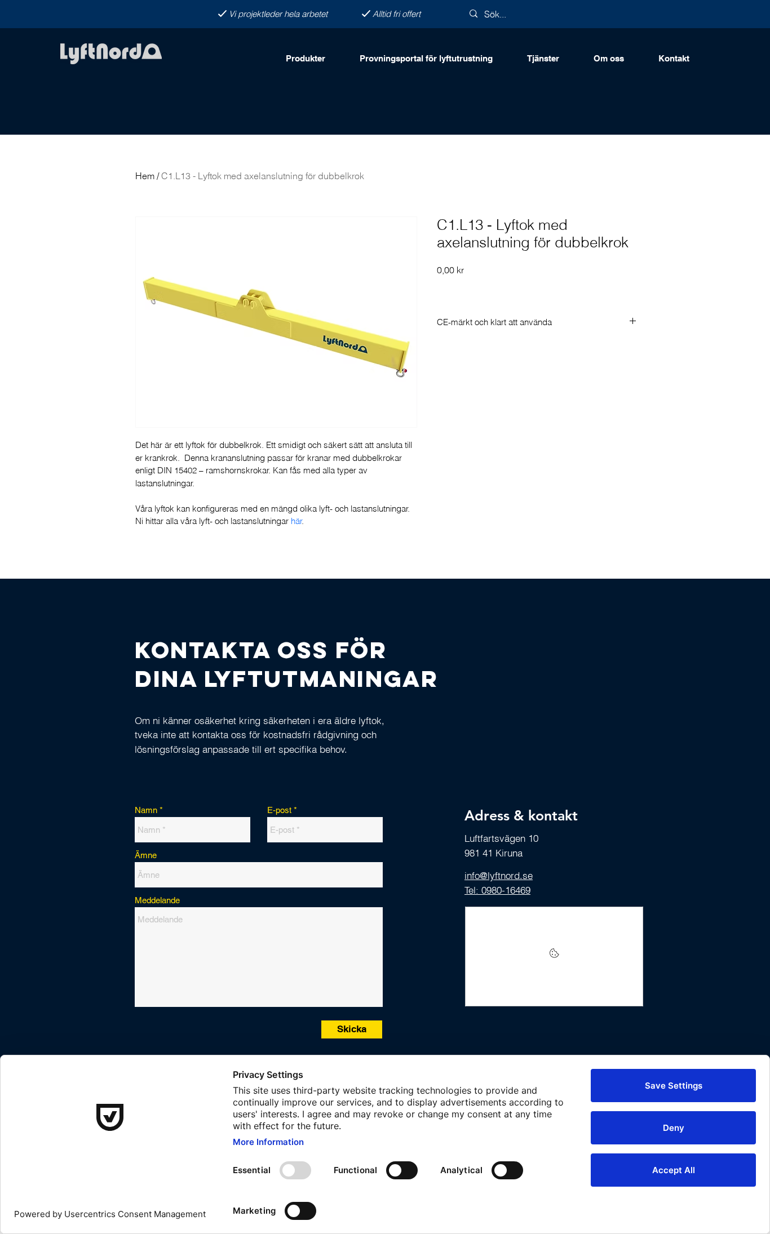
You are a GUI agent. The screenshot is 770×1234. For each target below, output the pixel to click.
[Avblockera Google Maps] (554, 956)
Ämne (146, 855)
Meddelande (157, 900)
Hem (144, 175)
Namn (146, 810)
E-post (279, 810)
